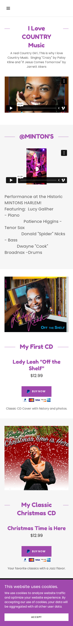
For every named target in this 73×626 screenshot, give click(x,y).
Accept (36, 616)
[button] (9, 8)
